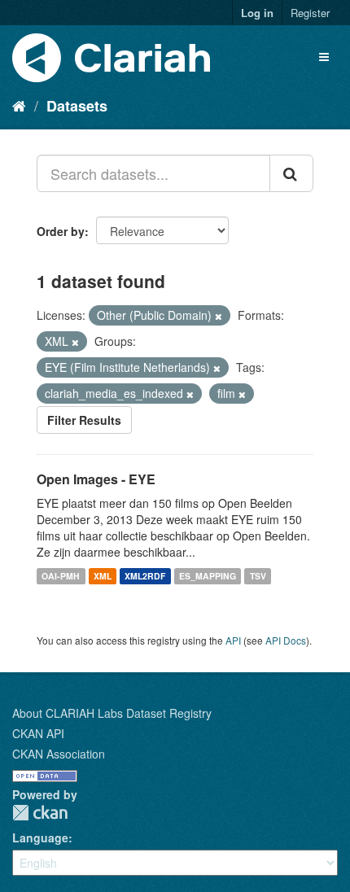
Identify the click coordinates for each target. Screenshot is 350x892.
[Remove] (218, 315)
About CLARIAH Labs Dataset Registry (112, 713)
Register (310, 12)
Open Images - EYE (96, 479)
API (233, 640)
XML (103, 576)
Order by (61, 231)
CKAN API (38, 733)
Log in (257, 12)
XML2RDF (145, 576)
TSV (258, 576)
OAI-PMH (61, 576)
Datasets (76, 105)
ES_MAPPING (207, 576)
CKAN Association (58, 754)
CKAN (40, 812)
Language (40, 837)
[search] (291, 173)
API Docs (285, 640)
